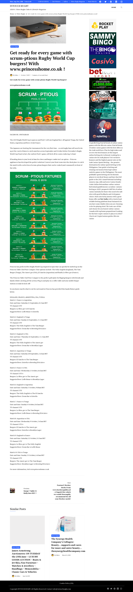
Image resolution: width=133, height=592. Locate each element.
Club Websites (56, 1)
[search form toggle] (121, 7)
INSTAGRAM (24, 134)
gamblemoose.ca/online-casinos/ (110, 187)
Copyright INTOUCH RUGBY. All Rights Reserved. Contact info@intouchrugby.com (40, 589)
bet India (104, 199)
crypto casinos (103, 214)
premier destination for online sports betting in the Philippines (105, 164)
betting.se (93, 189)
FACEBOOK (14, 134)
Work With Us (92, 1)
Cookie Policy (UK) (66, 583)
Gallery (66, 1)
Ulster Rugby (14, 46)
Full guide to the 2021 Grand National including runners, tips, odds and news (105, 179)
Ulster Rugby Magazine (78, 1)
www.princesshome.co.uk (20, 85)
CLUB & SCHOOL (43, 1)
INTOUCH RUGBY (19, 5)
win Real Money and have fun (107, 177)
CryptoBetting (94, 143)
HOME (113, 7)
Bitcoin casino (106, 145)
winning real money (96, 170)
